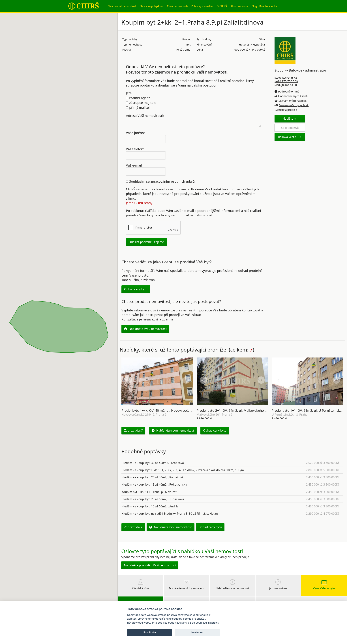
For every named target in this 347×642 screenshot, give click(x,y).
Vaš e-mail (134, 165)
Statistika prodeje (286, 109)
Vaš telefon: (135, 149)
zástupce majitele (142, 102)
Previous (128, 380)
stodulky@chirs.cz (286, 77)
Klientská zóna (239, 6)
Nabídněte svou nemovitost (148, 329)
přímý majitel (139, 107)
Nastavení (197, 632)
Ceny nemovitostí (177, 6)
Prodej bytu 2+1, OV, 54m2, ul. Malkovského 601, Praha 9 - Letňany (248, 410)
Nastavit (213, 622)
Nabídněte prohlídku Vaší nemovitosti (150, 565)
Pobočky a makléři (202, 6)
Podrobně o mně (288, 91)
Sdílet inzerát (290, 128)
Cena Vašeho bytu (324, 588)
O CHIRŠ (222, 6)
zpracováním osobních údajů (173, 181)
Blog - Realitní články (264, 6)
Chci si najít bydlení (151, 6)
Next (186, 380)
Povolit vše (149, 632)
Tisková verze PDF (290, 137)
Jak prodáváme (278, 588)
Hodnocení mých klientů (293, 96)
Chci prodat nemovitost (122, 6)
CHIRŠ (83, 6)
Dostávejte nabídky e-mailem (186, 588)
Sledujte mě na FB (286, 85)
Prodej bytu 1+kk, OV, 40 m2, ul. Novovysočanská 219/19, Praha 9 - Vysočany (180, 410)
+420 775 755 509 (286, 81)
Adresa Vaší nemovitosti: (145, 115)
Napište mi (290, 118)
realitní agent (139, 98)
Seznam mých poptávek (294, 105)
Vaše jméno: (135, 133)
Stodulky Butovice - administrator (300, 70)
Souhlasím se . (162, 181)
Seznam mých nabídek (293, 100)
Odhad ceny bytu (135, 289)
